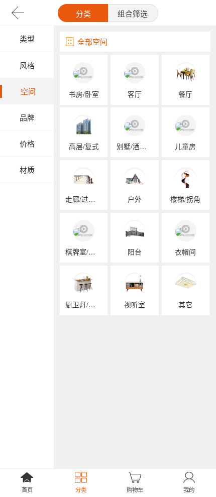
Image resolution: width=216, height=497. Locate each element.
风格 (27, 65)
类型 (27, 38)
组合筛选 (133, 13)
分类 (83, 13)
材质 (27, 169)
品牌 (27, 117)
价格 (27, 143)
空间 (28, 91)
